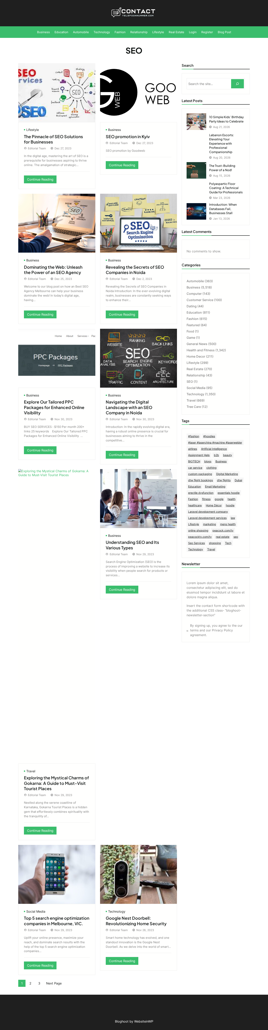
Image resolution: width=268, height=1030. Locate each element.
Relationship (196, 375)
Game (191, 338)
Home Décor (214, 505)
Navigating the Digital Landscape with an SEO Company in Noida (129, 407)
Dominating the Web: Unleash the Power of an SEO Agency (53, 269)
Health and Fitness (201, 350)
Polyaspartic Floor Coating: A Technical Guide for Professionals (226, 188)
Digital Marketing (227, 474)
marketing (209, 524)
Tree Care (194, 407)
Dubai (238, 480)
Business (114, 130)
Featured (193, 325)
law (233, 518)
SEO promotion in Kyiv (128, 136)
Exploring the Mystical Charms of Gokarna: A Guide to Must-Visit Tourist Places (56, 783)
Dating (192, 306)
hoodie (230, 505)
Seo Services (196, 543)
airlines (192, 448)
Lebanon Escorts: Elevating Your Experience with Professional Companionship (221, 143)
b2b (216, 455)
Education (194, 312)
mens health (228, 524)
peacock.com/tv (222, 530)
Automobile (195, 281)
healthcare (195, 505)
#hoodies (209, 436)
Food (190, 331)
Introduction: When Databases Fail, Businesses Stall (223, 209)
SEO (190, 382)
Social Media (35, 911)
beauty (227, 455)
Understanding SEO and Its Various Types (132, 545)
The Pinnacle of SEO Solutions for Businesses (53, 139)
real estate (222, 536)
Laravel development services (207, 518)
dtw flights (224, 480)
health (231, 499)
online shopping (198, 530)
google (219, 499)
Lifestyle (32, 130)
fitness (206, 499)
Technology (116, 911)
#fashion (193, 436)
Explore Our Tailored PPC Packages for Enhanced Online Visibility (54, 407)
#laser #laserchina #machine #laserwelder (215, 442)
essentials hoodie (229, 492)
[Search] (237, 83)
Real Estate (195, 369)
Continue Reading (42, 180)
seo (235, 536)
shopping (215, 543)
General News (197, 344)
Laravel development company (208, 511)
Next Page (54, 983)
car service (195, 467)
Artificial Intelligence (214, 448)
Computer (194, 294)
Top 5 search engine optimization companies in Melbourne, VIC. (56, 920)
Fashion (193, 319)
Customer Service (200, 300)
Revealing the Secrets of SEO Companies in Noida (135, 269)
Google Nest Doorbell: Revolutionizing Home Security (136, 920)
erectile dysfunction (200, 492)
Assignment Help (199, 455)
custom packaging (200, 474)
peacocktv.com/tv (200, 536)
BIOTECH (194, 461)
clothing (211, 467)
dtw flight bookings (200, 480)
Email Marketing (215, 486)
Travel (30, 771)
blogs (207, 461)
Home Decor (196, 356)
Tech (228, 543)
